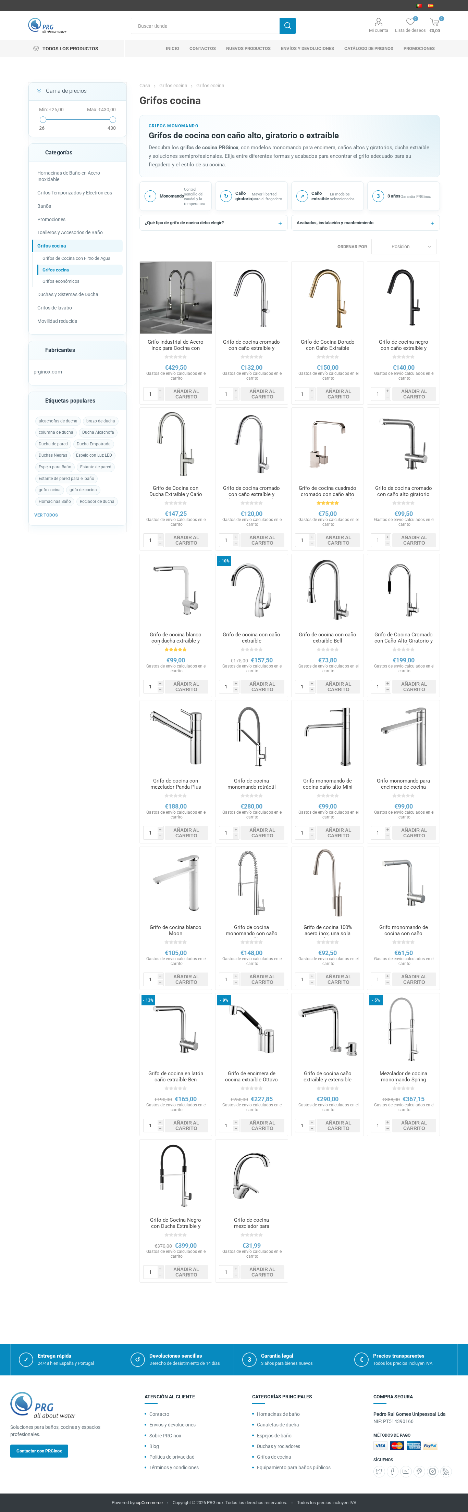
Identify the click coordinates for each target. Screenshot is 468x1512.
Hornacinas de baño (278, 1414)
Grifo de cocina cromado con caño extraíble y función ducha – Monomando (251, 351)
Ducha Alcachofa (98, 432)
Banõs (44, 206)
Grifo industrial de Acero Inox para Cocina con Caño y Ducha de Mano (176, 348)
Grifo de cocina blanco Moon (175, 930)
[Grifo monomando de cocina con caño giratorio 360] (403, 883)
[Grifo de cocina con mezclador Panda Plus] (176, 736)
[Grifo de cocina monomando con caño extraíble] (251, 883)
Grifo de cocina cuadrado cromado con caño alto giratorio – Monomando (327, 494)
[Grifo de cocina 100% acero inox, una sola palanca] (328, 883)
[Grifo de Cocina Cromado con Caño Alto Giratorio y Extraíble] (403, 590)
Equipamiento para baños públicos (294, 1467)
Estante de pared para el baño (66, 478)
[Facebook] (392, 1471)
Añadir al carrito (186, 394)
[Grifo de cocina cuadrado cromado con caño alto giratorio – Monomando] (328, 444)
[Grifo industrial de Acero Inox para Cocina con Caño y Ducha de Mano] (176, 298)
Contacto (159, 1414)
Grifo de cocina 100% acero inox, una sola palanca (328, 933)
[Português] (419, 5)
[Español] (430, 5)
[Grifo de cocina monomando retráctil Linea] (251, 736)
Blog (154, 1446)
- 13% (148, 1000)
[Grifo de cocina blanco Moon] (176, 883)
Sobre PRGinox (165, 1435)
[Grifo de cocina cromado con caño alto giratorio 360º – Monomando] (403, 444)
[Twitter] (379, 1471)
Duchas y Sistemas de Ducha (67, 294)
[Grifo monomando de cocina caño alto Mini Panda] (328, 736)
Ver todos (46, 515)
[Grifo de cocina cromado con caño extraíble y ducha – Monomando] (251, 444)
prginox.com (48, 372)
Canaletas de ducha (278, 1424)
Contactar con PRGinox (39, 1450)
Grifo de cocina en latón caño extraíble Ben (175, 1076)
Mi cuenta (378, 30)
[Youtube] (406, 1471)
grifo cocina (50, 489)
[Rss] (446, 1471)
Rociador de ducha (97, 501)
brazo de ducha (100, 421)
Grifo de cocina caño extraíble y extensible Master (328, 1079)
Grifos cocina (51, 246)
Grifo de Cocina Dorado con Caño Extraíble (328, 345)
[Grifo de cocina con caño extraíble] (251, 590)
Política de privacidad (172, 1457)
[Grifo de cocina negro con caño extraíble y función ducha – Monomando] (403, 298)
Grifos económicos (60, 281)
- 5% (376, 1000)
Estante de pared (95, 467)
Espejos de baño (274, 1435)
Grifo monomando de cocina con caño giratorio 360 (403, 933)
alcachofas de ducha (58, 421)
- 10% (224, 561)
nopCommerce (148, 1502)
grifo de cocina (83, 489)
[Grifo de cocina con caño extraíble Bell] (328, 590)
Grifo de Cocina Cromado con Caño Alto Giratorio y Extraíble (403, 641)
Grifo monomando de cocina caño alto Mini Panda (328, 787)
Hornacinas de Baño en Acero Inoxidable (68, 176)
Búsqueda (288, 26)
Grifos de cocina (274, 1457)
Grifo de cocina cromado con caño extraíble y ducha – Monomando (251, 494)
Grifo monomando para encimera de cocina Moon (403, 787)
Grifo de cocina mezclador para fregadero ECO (251, 1226)
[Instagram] (433, 1471)
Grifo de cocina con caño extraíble (251, 638)
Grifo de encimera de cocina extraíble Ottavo (251, 1076)
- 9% (224, 1000)
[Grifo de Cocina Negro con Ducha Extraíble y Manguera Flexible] (176, 1176)
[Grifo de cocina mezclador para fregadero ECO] (251, 1176)
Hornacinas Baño (55, 501)
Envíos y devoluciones (172, 1424)
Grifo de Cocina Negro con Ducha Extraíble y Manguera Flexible (175, 1226)
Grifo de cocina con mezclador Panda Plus (175, 784)
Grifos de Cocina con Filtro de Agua (76, 258)
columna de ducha (56, 432)
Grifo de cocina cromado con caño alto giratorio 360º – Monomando (403, 494)
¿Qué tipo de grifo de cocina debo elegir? (184, 222)
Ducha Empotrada (94, 444)
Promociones (51, 219)
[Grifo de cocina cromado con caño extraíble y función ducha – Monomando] (251, 298)
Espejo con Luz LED (94, 455)
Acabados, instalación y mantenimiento (335, 222)
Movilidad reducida (57, 321)
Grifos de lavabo (54, 307)
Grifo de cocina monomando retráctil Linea (251, 787)
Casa (144, 85)
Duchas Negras (53, 455)
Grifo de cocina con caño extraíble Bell (327, 638)
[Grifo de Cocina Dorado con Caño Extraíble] (328, 298)
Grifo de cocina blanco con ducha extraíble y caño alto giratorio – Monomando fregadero (175, 644)
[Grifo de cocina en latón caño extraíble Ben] (176, 1029)
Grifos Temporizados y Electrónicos (74, 192)
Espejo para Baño (55, 467)
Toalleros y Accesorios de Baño (70, 232)
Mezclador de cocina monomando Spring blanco (403, 1079)
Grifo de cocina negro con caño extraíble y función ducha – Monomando (403, 351)
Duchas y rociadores (278, 1446)
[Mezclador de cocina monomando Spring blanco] (403, 1029)
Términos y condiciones (174, 1467)
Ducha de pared (53, 444)
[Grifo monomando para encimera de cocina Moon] (403, 736)
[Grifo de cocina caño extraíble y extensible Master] (328, 1029)
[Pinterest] (419, 1471)
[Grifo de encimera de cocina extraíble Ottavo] (251, 1029)
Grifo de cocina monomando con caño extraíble (252, 933)
